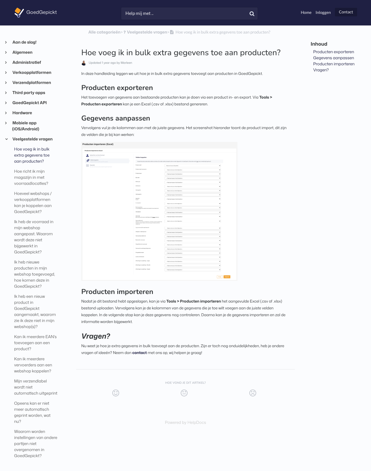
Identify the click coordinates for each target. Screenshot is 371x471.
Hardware (22, 113)
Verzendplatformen (31, 82)
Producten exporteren (333, 52)
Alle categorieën (104, 32)
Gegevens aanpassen (333, 58)
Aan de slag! (24, 42)
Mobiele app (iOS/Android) (25, 126)
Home (306, 12)
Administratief (26, 62)
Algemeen (22, 52)
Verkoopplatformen (31, 72)
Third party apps (28, 93)
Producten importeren (334, 64)
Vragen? (321, 70)
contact (139, 352)
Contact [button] (346, 12)
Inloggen (323, 12)
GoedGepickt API (29, 103)
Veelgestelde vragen (32, 139)
